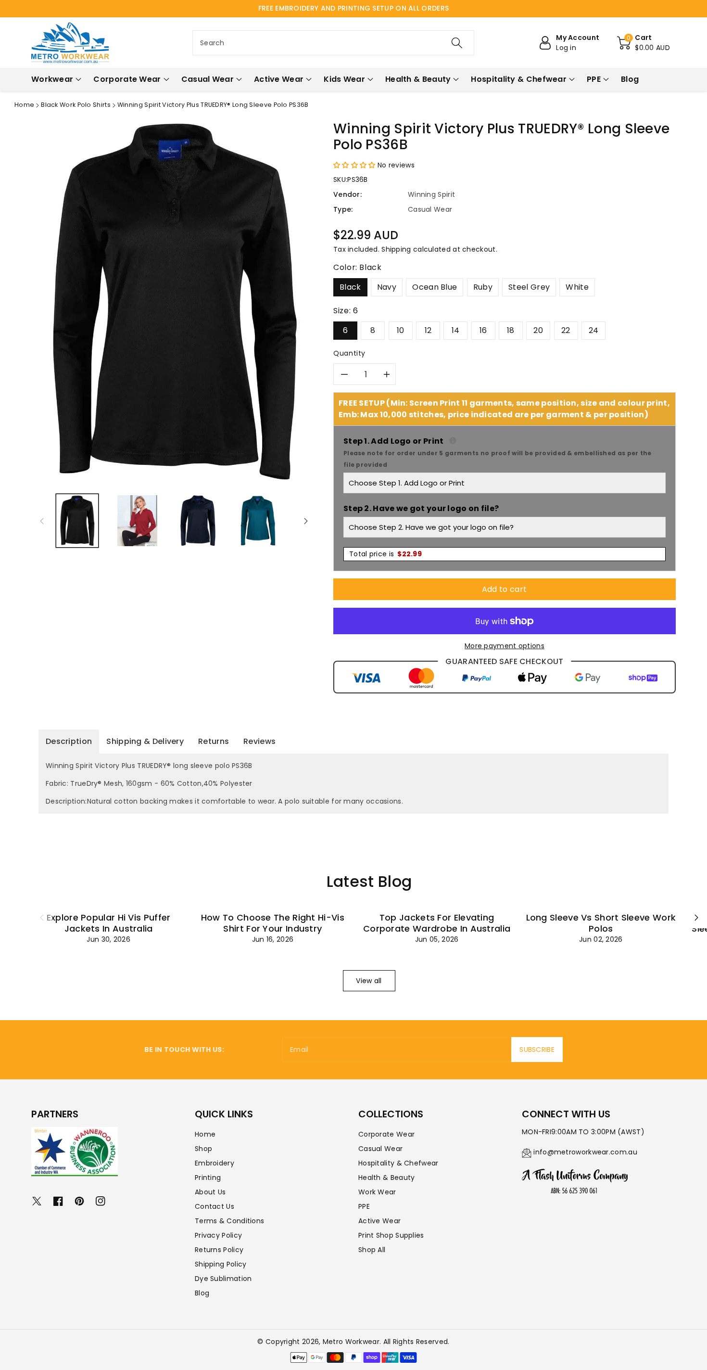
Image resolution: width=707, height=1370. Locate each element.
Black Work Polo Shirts (76, 105)
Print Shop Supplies (391, 1235)
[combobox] (333, 43)
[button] (643, 42)
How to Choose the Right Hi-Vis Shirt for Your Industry (272, 923)
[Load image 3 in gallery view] (198, 520)
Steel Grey (529, 287)
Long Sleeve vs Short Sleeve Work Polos (601, 923)
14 (456, 330)
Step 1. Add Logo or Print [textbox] (504, 452)
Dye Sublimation (223, 1278)
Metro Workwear (351, 1341)
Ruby (482, 287)
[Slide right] (305, 520)
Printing (208, 1177)
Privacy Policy (218, 1235)
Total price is (385, 554)
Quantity (349, 353)
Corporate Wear (386, 1134)
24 (594, 330)
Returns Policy (219, 1250)
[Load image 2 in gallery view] (137, 520)
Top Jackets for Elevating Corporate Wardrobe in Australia (436, 923)
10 (400, 330)
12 (428, 330)
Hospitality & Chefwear (398, 1163)
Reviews (259, 741)
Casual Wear (380, 1148)
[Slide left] (41, 520)
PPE (364, 1206)
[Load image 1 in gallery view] (77, 520)
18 (511, 330)
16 (483, 330)
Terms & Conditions (229, 1221)
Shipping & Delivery (145, 741)
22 (565, 330)
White (577, 287)
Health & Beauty (386, 1177)
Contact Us (214, 1206)
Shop (203, 1148)
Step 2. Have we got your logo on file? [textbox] (421, 508)
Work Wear (377, 1192)
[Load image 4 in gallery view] (258, 520)
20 (538, 330)
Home (24, 105)
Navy (386, 287)
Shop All (371, 1250)
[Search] (457, 43)
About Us (210, 1192)
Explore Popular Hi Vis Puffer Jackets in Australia (109, 923)
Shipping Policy (221, 1264)
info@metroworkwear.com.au (585, 1152)
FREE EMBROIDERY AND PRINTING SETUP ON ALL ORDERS (353, 8)
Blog (202, 1293)
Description (69, 741)
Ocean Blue (434, 287)
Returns (213, 741)
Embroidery (214, 1163)
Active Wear (379, 1221)
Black (350, 287)
